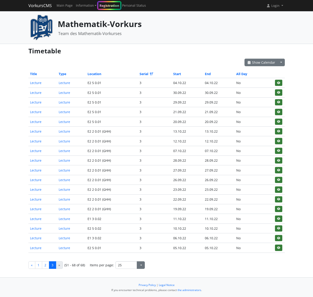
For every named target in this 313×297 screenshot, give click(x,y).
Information (85, 5)
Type (62, 74)
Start (177, 74)
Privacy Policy (147, 285)
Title (33, 74)
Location (94, 74)
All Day (241, 74)
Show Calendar (263, 62)
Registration (109, 5)
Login (275, 5)
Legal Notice (167, 285)
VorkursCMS (40, 5)
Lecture (35, 83)
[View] (278, 83)
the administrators (189, 290)
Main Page (65, 5)
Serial (144, 74)
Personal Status (134, 5)
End (208, 74)
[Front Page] (41, 27)
